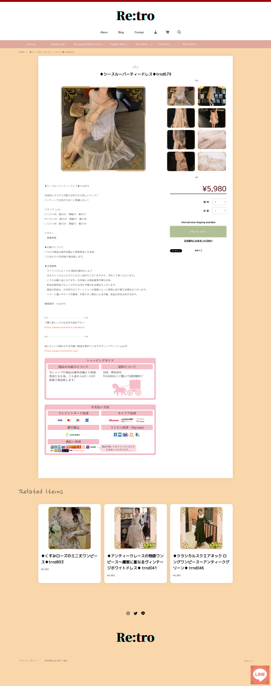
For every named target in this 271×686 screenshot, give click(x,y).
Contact (139, 32)
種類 (206, 202)
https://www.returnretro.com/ (61, 350)
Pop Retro (164, 44)
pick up (31, 44)
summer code (58, 44)
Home (22, 52)
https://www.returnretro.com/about (65, 327)
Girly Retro (142, 44)
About (103, 32)
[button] (196, 80)
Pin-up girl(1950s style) (87, 44)
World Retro (189, 44)
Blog (121, 32)
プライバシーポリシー (28, 661)
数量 (206, 211)
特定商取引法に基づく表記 (56, 661)
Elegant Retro (118, 44)
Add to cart (198, 231)
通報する (198, 250)
